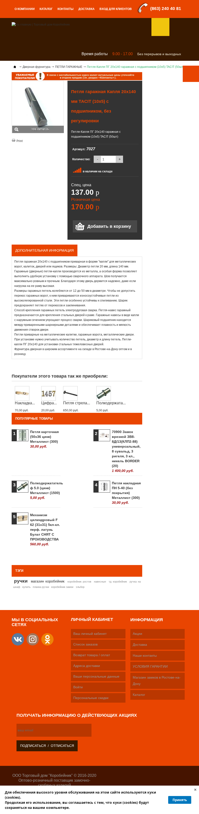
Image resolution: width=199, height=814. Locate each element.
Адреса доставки (86, 666)
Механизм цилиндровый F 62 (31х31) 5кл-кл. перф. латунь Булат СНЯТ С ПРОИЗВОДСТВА (45, 529)
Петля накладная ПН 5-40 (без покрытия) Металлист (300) (126, 492)
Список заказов (85, 644)
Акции (137, 634)
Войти (78, 687)
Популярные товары (34, 418)
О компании (25, 9)
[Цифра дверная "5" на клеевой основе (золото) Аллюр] (49, 393)
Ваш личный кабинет (90, 634)
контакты (66, 9)
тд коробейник (118, 581)
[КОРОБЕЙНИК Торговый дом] (41, 24)
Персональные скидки (90, 698)
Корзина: (178, 27)
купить (26, 586)
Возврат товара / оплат (91, 655)
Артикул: (78, 149)
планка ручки (41, 586)
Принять (180, 800)
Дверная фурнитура (36, 67)
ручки (21, 581)
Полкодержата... (111, 403)
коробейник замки (62, 586)
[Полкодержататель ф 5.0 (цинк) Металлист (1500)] (111, 393)
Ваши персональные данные (96, 676)
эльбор (80, 586)
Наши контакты (145, 655)
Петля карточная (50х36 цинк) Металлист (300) (44, 439)
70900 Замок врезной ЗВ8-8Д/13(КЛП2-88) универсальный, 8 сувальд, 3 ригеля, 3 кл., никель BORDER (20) (126, 451)
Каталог (46, 9)
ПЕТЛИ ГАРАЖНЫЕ (68, 67)
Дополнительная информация (44, 250)
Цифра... (49, 403)
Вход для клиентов (116, 9)
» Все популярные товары (118, 555)
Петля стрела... (76, 403)
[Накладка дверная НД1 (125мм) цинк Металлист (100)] (25, 393)
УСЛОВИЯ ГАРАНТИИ (150, 666)
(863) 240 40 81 (165, 8)
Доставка (86, 9)
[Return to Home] (15, 67)
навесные (100, 581)
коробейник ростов (79, 581)
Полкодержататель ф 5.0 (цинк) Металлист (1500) (45, 490)
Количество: (81, 159)
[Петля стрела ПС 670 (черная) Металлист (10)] (76, 393)
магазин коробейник (48, 581)
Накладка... (25, 403)
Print (20, 141)
